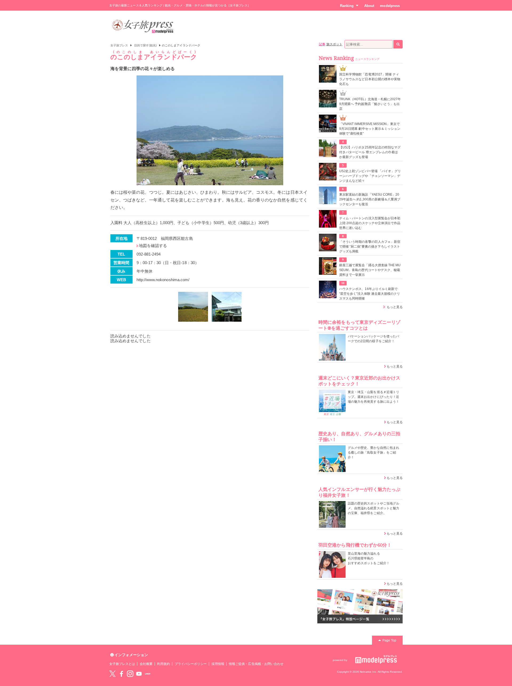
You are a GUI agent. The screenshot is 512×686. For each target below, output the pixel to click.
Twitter (112, 674)
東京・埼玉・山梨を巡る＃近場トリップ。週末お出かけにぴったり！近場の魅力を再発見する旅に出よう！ (373, 396)
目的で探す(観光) (145, 45)
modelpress (390, 6)
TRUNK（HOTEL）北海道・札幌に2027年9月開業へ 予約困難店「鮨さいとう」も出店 (370, 104)
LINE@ (148, 674)
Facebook (121, 674)
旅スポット (334, 44)
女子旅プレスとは (122, 664)
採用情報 (217, 664)
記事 (322, 44)
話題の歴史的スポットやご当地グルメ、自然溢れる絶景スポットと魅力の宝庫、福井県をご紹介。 (373, 508)
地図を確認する (153, 245)
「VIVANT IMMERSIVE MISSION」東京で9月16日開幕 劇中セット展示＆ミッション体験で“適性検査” (369, 128)
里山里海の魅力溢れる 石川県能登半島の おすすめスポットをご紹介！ (369, 558)
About (369, 6)
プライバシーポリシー (191, 664)
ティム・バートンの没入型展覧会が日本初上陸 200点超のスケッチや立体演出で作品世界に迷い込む (369, 223)
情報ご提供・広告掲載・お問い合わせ (256, 664)
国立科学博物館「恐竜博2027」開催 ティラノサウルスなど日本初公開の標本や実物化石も (369, 79)
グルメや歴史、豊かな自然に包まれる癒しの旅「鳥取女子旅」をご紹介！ (373, 452)
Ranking (347, 6)
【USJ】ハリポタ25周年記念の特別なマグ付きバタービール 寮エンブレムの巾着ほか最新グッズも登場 (370, 152)
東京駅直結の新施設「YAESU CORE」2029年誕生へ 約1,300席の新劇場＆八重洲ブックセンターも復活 (369, 199)
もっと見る (395, 307)
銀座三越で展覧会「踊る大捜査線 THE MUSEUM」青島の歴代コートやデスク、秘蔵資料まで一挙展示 (370, 270)
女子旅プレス (119, 45)
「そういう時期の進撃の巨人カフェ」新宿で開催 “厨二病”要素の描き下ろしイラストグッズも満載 (369, 246)
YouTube (139, 674)
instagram (130, 674)
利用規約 (163, 664)
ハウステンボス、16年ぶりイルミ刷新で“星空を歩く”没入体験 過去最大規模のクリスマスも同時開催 (369, 293)
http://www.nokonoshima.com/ (163, 279)
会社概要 (146, 664)
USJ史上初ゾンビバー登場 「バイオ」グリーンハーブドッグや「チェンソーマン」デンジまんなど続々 (370, 176)
